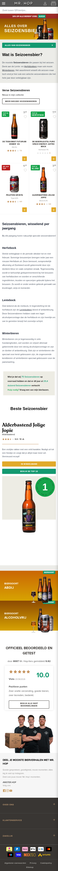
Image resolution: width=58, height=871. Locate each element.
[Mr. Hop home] (23, 3)
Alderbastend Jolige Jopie (43, 196)
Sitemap (30, 867)
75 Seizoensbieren (30, 376)
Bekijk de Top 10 (29, 471)
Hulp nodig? (13, 389)
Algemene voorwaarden (15, 863)
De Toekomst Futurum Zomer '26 (14, 142)
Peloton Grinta (14, 195)
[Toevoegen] (24, 158)
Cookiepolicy (46, 863)
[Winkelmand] (53, 3)
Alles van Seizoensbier (17, 45)
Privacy (33, 863)
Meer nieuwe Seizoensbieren (21, 101)
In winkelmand (29, 464)
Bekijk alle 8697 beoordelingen (29, 704)
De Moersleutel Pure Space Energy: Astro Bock (43, 144)
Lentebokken (26, 309)
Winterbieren (8, 70)
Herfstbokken (30, 66)
